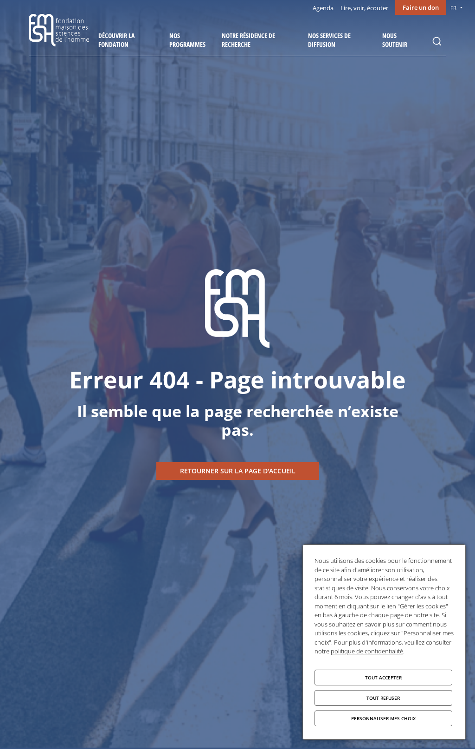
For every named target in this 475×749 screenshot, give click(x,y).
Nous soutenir (394, 40)
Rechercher (437, 41)
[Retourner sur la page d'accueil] (238, 471)
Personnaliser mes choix (383, 718)
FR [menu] (453, 7)
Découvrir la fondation (116, 40)
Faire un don (421, 7)
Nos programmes (187, 40)
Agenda (323, 8)
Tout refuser (383, 698)
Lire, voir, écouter (364, 8)
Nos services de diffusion (329, 40)
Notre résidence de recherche (248, 40)
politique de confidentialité (367, 651)
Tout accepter (383, 677)
